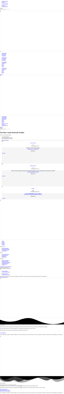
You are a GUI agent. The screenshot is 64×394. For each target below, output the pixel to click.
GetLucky (33, 188)
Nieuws (3, 63)
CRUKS (3, 2)
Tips (2, 64)
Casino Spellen (4, 68)
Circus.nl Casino (33, 142)
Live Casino (4, 59)
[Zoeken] (0, 10)
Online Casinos (4, 116)
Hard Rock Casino (33, 165)
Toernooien (4, 55)
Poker (3, 66)
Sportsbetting (4, 58)
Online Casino (4, 53)
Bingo (3, 65)
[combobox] (4, 9)
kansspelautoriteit (3, 332)
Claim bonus (4, 62)
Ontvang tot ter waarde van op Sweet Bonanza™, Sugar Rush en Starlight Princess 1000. (33, 194)
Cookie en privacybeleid (6, 274)
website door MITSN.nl (4, 277)
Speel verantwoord (5, 1)
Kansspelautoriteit (5, 6)
